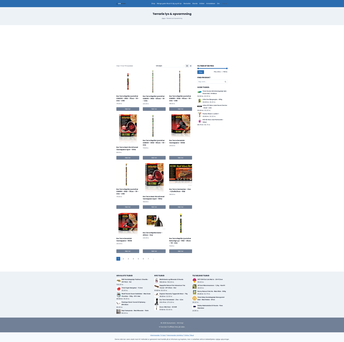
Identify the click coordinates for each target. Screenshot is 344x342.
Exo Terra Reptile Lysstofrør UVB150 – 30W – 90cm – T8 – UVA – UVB (180, 98)
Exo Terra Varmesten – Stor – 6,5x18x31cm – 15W (180, 190)
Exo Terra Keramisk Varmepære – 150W (124, 239)
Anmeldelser (210, 3)
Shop (153, 3)
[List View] (190, 66)
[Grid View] (187, 66)
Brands (195, 3)
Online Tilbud (189, 335)
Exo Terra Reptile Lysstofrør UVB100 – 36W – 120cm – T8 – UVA (154, 98)
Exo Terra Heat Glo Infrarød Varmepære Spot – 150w (153, 197)
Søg (225, 82)
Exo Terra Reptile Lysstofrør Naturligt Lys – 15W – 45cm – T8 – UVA (180, 240)
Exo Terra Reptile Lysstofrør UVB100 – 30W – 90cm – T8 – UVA (154, 142)
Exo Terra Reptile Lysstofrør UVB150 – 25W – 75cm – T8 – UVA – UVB (127, 191)
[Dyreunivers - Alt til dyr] (121, 4)
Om (218, 3)
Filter (200, 72)
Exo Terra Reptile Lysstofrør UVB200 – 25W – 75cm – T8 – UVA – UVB (127, 98)
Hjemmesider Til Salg (157, 335)
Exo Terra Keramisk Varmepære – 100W (177, 141)
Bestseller (187, 3)
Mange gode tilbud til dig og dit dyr (169, 3)
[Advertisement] (172, 44)
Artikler (201, 3)
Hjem (163, 18)
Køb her (128, 109)
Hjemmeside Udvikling (175, 335)
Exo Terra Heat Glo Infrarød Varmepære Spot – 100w (127, 148)
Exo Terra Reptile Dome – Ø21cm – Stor (152, 234)
